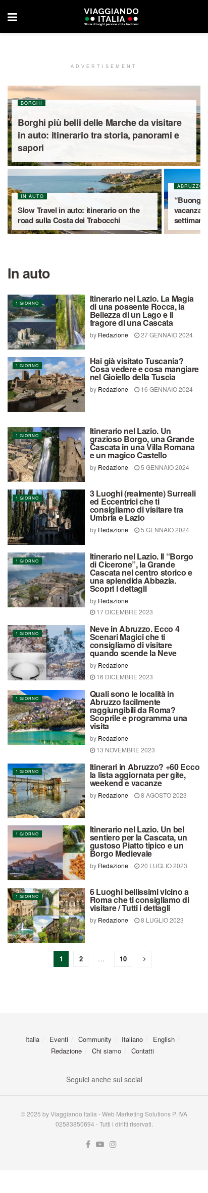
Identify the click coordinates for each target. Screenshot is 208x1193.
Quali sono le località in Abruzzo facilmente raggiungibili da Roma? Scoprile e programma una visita (138, 710)
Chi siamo (106, 1051)
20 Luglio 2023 (163, 865)
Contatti (142, 1051)
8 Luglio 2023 (161, 920)
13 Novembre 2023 (125, 749)
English (164, 1039)
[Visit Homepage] (111, 17)
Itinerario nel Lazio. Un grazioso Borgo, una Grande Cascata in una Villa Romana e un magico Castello (142, 443)
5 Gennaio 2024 (164, 467)
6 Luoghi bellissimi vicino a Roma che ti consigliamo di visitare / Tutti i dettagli (139, 900)
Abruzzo (190, 186)
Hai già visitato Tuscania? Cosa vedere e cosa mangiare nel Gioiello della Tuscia (144, 369)
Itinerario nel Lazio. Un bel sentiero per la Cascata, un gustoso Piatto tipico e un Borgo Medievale (138, 841)
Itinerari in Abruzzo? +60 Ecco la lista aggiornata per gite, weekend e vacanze (144, 775)
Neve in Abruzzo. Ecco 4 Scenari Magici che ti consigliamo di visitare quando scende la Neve (135, 641)
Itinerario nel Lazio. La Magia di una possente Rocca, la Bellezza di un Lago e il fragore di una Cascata (141, 310)
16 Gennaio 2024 (166, 389)
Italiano (132, 1039)
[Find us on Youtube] (100, 1144)
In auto (32, 196)
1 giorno (27, 303)
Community (95, 1039)
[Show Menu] (12, 16)
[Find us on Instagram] (113, 1144)
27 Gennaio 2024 (166, 334)
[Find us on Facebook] (88, 1144)
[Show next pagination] (144, 959)
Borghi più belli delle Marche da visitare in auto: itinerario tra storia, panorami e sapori (99, 135)
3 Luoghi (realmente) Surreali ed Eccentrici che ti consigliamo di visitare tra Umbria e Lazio (143, 505)
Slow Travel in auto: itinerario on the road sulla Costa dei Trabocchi (79, 215)
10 (123, 958)
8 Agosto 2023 (163, 795)
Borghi (31, 103)
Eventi (58, 1039)
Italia (32, 1039)
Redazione (113, 334)
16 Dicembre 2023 (124, 676)
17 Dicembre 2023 (124, 611)
